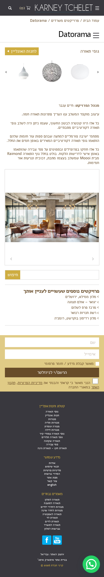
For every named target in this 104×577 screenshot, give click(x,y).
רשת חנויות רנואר (83, 312)
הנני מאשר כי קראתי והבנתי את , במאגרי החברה (53, 385)
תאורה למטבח (52, 503)
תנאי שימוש (52, 466)
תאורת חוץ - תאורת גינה (52, 448)
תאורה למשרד (52, 525)
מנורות (52, 419)
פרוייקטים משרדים (65, 20)
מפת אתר (52, 477)
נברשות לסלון (52, 528)
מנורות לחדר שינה (52, 510)
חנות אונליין (52, 415)
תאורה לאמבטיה (52, 514)
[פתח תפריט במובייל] (97, 8)
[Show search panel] (10, 8)
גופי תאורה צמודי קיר (52, 433)
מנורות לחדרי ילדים (52, 507)
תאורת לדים (52, 521)
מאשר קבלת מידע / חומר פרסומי (69, 363)
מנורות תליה (52, 422)
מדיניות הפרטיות (30, 382)
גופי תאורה (52, 411)
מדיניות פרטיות (52, 470)
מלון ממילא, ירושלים (80, 296)
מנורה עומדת (52, 426)
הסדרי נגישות (52, 473)
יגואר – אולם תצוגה (81, 301)
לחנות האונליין (23, 51)
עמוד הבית (91, 20)
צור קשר (52, 481)
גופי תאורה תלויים (52, 437)
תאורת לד (52, 517)
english (52, 485)
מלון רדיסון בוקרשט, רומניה (75, 318)
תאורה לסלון (52, 499)
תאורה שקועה (52, 441)
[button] (91, 564)
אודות (52, 463)
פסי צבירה (52, 444)
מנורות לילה (52, 430)
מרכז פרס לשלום (83, 307)
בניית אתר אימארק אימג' (52, 560)
